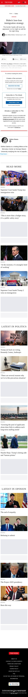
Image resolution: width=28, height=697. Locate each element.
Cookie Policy (14, 668)
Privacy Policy (14, 666)
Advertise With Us (14, 671)
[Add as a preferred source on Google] (14, 684)
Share (5, 59)
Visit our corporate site (19, 691)
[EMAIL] (10, 141)
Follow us (16, 59)
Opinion (14, 16)
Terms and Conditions (14, 663)
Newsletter (24, 59)
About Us (14, 658)
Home (10, 13)
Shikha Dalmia (11, 34)
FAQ (14, 673)
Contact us (17, 127)
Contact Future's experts (14, 661)
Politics (16, 13)
